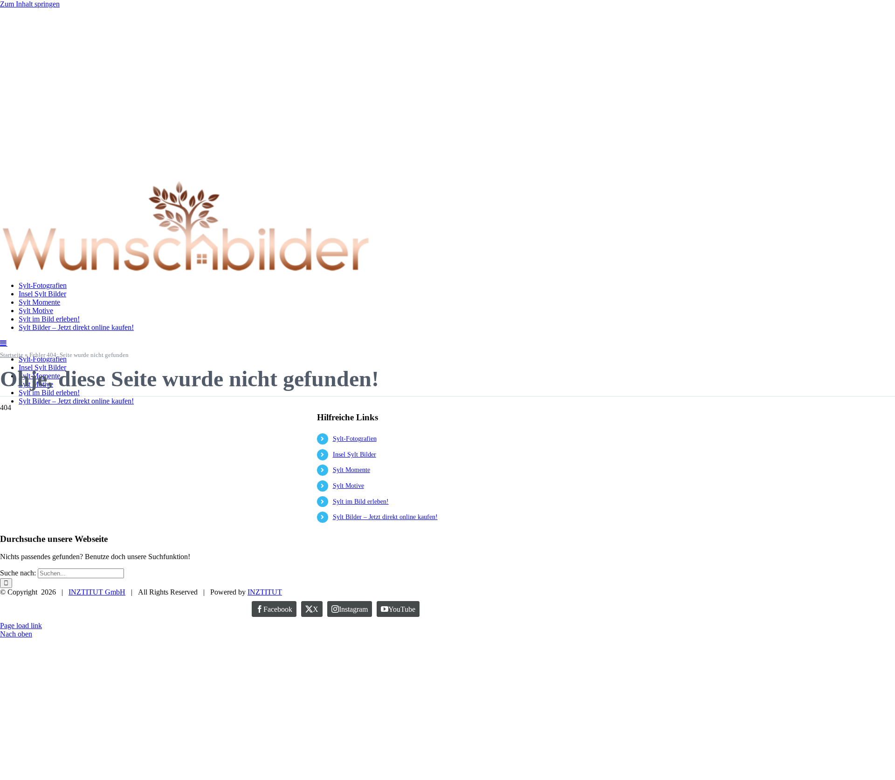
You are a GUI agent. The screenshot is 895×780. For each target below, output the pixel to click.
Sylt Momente (351, 469)
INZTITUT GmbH (97, 592)
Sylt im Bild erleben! (361, 501)
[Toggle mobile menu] (3, 343)
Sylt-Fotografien (355, 438)
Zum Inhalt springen (30, 4)
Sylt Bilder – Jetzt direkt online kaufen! (385, 516)
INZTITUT (265, 592)
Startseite (11, 354)
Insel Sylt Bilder (354, 454)
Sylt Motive (348, 485)
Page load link (21, 625)
